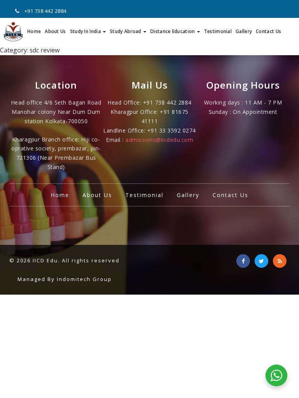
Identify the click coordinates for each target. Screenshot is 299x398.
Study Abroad (126, 31)
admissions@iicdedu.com (159, 139)
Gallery (244, 31)
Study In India (86, 31)
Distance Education (173, 31)
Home (34, 31)
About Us (55, 31)
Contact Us (268, 31)
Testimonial (218, 31)
